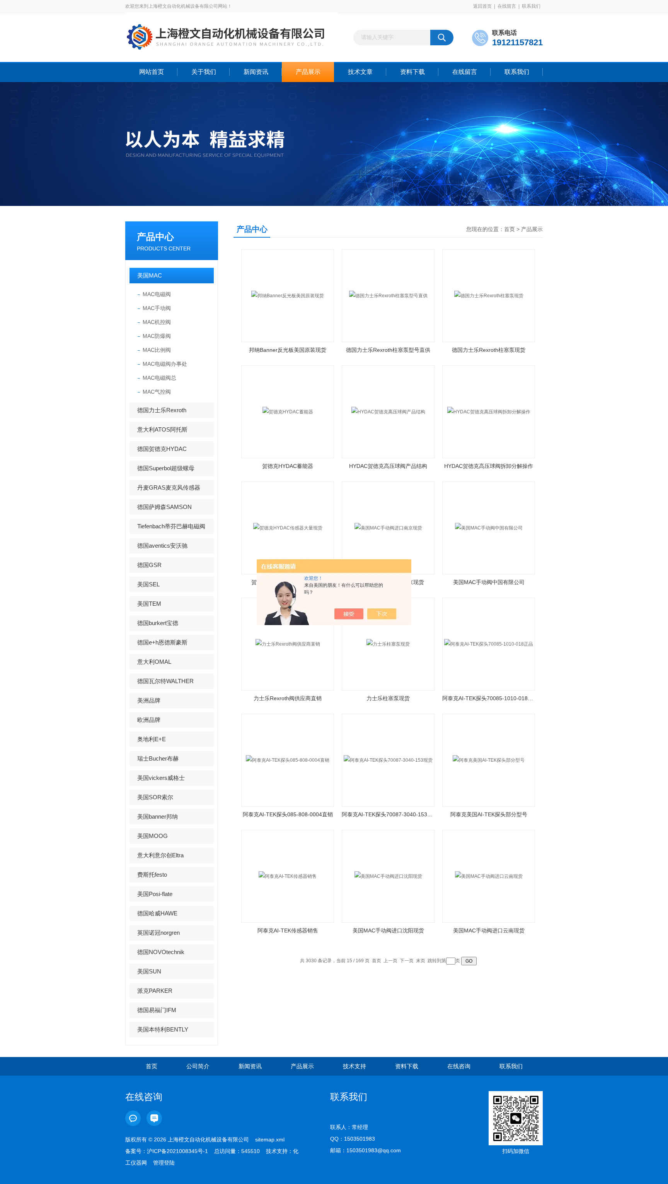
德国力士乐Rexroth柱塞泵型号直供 (388, 350)
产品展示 (308, 72)
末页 (420, 960)
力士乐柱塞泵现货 (388, 698)
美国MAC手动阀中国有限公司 (489, 582)
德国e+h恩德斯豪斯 (162, 642)
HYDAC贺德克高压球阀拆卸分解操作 (488, 466)
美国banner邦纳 (157, 816)
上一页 (390, 960)
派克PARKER (154, 990)
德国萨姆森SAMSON (164, 507)
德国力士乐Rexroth (161, 410)
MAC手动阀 (157, 308)
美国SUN (149, 971)
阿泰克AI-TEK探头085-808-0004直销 (288, 814)
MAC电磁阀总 (159, 378)
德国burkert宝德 (157, 623)
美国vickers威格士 (161, 777)
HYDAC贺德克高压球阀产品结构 (388, 466)
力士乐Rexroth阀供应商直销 (288, 698)
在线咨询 (458, 1066)
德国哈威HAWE (157, 913)
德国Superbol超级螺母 (165, 468)
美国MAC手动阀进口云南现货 (489, 930)
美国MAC (149, 275)
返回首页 (482, 6)
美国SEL (148, 584)
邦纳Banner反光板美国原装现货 (287, 350)
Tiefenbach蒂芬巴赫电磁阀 (171, 526)
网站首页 (151, 72)
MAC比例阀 (157, 350)
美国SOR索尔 (155, 797)
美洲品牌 (148, 700)
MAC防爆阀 (157, 336)
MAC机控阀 (157, 322)
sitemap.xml (270, 1139)
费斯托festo (152, 874)
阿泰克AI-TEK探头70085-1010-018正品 (488, 698)
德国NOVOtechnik (160, 952)
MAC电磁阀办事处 (165, 364)
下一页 (407, 960)
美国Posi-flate (154, 894)
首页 (509, 229)
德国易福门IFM (156, 1010)
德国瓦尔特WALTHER (165, 681)
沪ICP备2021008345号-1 (177, 1151)
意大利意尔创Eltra (160, 855)
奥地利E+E (151, 739)
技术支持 (354, 1066)
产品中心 (155, 236)
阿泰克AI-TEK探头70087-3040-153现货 (388, 814)
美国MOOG (152, 836)
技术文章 (360, 72)
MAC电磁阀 (157, 294)
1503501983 (359, 1139)
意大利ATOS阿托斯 (162, 429)
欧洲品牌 (148, 719)
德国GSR (149, 565)
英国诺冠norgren (158, 932)
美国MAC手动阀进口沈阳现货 (388, 930)
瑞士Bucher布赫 (158, 758)
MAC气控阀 (157, 392)
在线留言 (507, 6)
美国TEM (149, 603)
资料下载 (412, 72)
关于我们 (203, 72)
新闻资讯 (256, 72)
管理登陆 (164, 1163)
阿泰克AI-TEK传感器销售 (287, 930)
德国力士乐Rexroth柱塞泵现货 (488, 350)
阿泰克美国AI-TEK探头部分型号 (488, 814)
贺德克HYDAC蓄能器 (287, 466)
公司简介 (198, 1066)
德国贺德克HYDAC (162, 448)
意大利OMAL (154, 661)
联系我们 (531, 6)
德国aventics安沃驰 (162, 545)
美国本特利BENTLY (162, 1029)
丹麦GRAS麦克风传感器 (168, 487)
